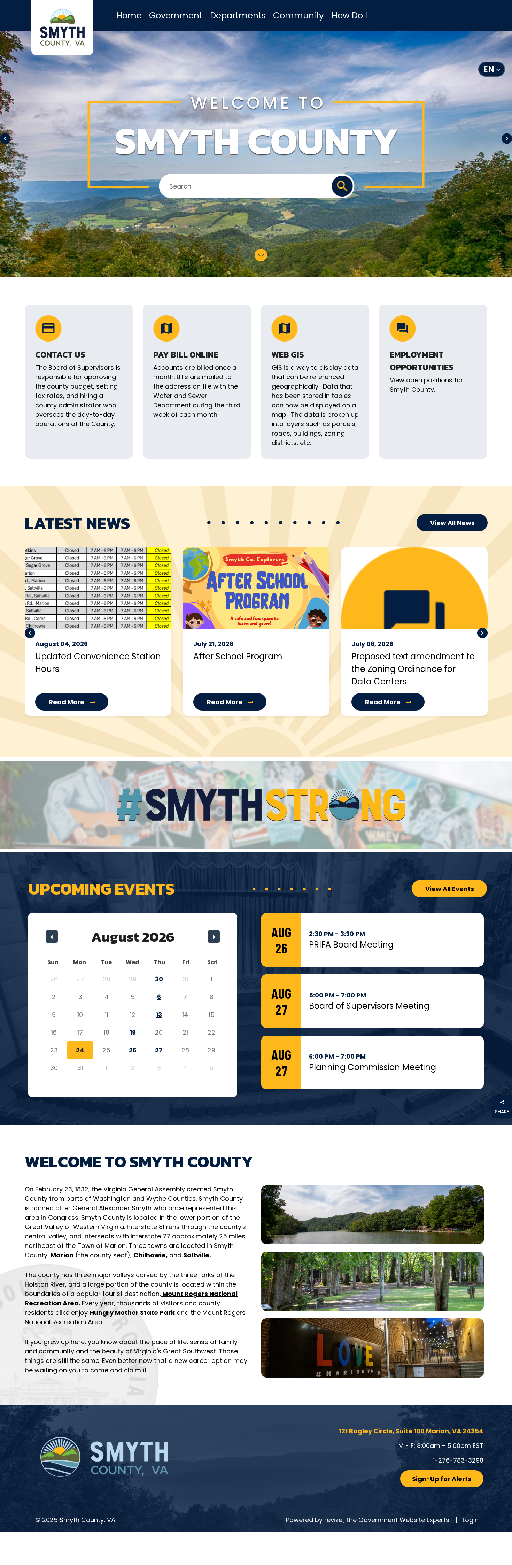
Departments (238, 15)
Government (175, 15)
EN (488, 69)
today (123, 919)
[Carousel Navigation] (256, 638)
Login (471, 1520)
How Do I (349, 15)
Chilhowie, (150, 1255)
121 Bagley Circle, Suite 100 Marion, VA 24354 (411, 1431)
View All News (452, 523)
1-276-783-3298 (458, 1460)
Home (129, 15)
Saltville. (197, 1255)
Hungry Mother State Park (132, 1312)
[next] (214, 936)
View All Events (449, 888)
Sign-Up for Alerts (441, 1478)
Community (298, 15)
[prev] (52, 936)
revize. (333, 1520)
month (141, 919)
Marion (62, 1255)
